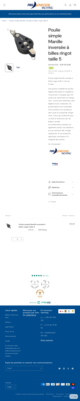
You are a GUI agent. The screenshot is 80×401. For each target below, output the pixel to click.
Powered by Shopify (38, 394)
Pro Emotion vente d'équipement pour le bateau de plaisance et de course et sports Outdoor (12, 351)
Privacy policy (60, 394)
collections (31, 315)
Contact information (69, 396)
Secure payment (10, 336)
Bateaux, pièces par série (11, 316)
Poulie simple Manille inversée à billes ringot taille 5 (29, 21)
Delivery (8, 322)
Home (4, 21)
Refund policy (50, 394)
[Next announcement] (76, 14)
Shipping (61, 71)
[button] (4, 5)
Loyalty (7, 341)
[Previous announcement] (4, 14)
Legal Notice (9, 327)
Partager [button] (53, 202)
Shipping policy (57, 396)
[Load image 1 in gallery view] (9, 68)
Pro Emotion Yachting (26, 394)
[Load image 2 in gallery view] (18, 68)
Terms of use (9, 331)
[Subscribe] (40, 368)
